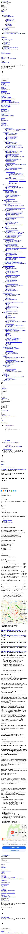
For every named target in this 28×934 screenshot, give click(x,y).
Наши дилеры (6, 48)
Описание (5, 518)
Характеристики (7, 520)
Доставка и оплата (7, 39)
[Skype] (13, 491)
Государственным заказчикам (10, 32)
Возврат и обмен (7, 40)
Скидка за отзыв (10, 19)
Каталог (3, 864)
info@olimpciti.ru (5, 62)
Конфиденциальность (6, 929)
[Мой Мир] (5, 491)
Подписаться (4, 860)
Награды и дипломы (8, 16)
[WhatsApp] (11, 491)
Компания (3, 867)
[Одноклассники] (3, 491)
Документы (9, 24)
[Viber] (9, 491)
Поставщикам (6, 42)
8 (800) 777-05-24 (5, 57)
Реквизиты (9, 25)
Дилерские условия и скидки (10, 47)
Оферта (2, 931)
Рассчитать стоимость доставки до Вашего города (13, 630)
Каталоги (8, 23)
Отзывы (5, 18)
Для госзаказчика (10, 27)
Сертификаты (6, 15)
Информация (4, 880)
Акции (2, 866)
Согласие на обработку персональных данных (14, 33)
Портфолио (6, 46)
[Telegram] (15, 491)
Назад (8, 426)
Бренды (5, 43)
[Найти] (4, 387)
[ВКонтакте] (1, 491)
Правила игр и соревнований (10, 49)
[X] (7, 491)
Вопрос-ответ (6, 44)
